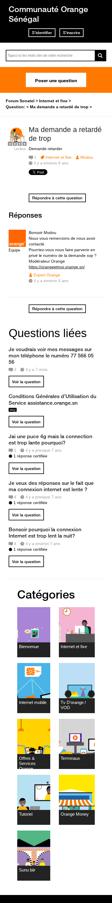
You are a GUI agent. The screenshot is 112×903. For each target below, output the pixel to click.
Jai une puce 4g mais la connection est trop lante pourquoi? (50, 439)
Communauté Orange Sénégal (48, 14)
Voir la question (26, 381)
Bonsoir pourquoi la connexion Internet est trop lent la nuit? (45, 532)
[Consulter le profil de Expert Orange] (17, 245)
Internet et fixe (58, 157)
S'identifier (42, 32)
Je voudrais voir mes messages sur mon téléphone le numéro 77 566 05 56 (51, 355)
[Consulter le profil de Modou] (17, 143)
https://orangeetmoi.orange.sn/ (57, 267)
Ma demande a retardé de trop (65, 133)
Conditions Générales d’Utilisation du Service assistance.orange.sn (52, 399)
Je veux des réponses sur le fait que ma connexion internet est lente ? (51, 486)
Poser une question (56, 80)
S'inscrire (71, 32)
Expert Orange (47, 275)
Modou (86, 157)
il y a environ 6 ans (51, 280)
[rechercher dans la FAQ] (100, 55)
